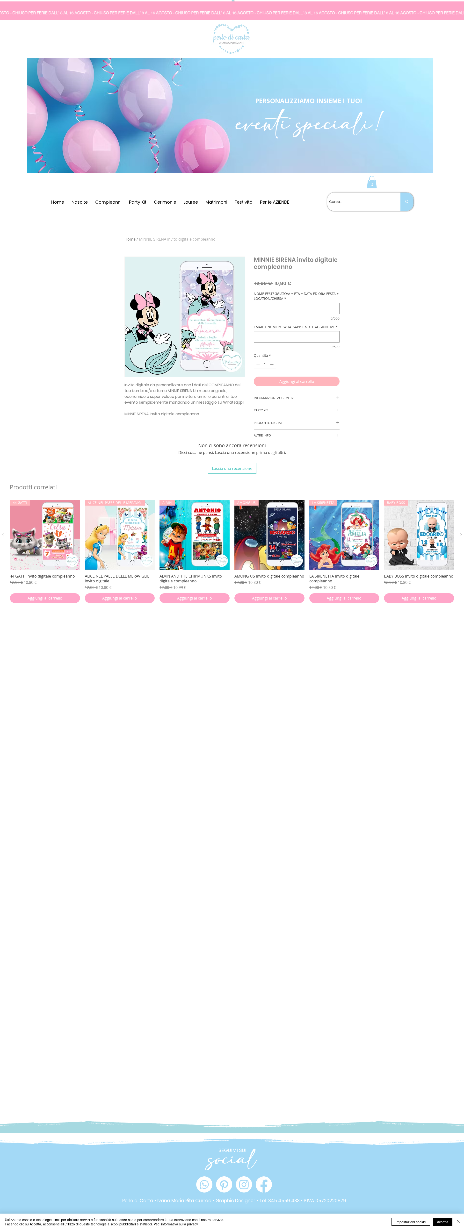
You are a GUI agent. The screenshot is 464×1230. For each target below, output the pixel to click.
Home (130, 239)
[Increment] (272, 364)
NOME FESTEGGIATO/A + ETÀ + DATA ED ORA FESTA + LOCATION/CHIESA (296, 296)
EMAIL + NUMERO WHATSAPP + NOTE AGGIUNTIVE (296, 327)
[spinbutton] (265, 364)
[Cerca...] (406, 202)
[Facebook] (264, 1184)
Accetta (442, 1221)
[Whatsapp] (204, 1184)
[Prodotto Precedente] (3, 534)
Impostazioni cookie (411, 1221)
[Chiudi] (458, 1221)
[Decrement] (257, 364)
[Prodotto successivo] (461, 534)
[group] (232, 551)
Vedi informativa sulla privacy (176, 1224)
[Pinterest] (224, 1184)
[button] (372, 182)
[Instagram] (244, 1184)
